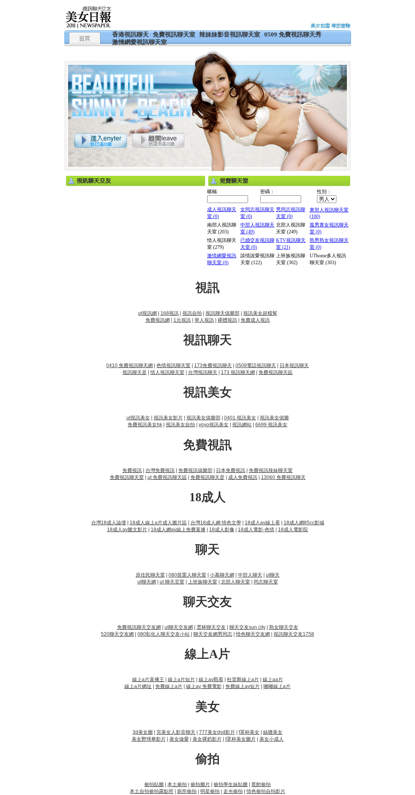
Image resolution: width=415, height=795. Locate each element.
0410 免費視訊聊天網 (129, 365)
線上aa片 (273, 679)
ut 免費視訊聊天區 (167, 477)
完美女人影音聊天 (175, 732)
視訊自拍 (192, 313)
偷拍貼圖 (154, 784)
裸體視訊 (227, 320)
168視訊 (169, 313)
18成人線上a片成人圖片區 (158, 523)
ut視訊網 (147, 313)
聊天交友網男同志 (212, 634)
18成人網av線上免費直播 (178, 529)
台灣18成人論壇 (108, 523)
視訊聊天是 (134, 372)
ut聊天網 (146, 582)
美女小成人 (271, 739)
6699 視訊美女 (271, 424)
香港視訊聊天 (130, 34)
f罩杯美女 (249, 732)
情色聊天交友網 (253, 634)
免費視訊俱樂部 (195, 470)
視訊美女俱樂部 (203, 418)
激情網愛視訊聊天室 (139, 42)
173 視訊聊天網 (238, 372)
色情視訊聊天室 (173, 365)
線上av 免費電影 (204, 686)
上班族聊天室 (202, 582)
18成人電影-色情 (256, 529)
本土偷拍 (177, 784)
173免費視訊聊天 (213, 365)
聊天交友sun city (247, 627)
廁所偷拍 (187, 791)
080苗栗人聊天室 (187, 575)
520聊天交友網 (117, 634)
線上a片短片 (181, 679)
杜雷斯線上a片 (243, 679)
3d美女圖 (143, 732)
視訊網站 (242, 424)
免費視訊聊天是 (207, 477)
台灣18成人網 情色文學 (215, 523)
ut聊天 (273, 575)
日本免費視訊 (230, 470)
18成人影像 (221, 529)
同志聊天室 (266, 582)
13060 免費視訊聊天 (283, 477)
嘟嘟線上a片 (277, 686)
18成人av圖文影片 (127, 529)
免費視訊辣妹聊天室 (271, 470)
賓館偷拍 (261, 784)
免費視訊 (132, 470)
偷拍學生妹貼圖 (231, 784)
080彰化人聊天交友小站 (163, 634)
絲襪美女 (272, 732)
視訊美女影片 (168, 418)
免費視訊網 (157, 320)
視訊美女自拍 (180, 424)
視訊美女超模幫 (260, 313)
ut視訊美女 (138, 418)
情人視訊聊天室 (167, 372)
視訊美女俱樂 (274, 418)
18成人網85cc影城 (304, 523)
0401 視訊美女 (240, 418)
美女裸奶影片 (207, 739)
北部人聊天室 (235, 582)
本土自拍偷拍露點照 (151, 791)
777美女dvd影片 (217, 732)
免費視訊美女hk (145, 424)
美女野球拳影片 (149, 739)
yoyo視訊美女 (214, 424)
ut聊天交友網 (179, 627)
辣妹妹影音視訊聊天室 (229, 34)
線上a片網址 (138, 686)
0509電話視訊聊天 (255, 365)
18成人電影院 (293, 529)
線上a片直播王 (148, 679)
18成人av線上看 (262, 523)
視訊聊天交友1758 (294, 634)
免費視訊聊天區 (276, 372)
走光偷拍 (233, 791)
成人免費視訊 (242, 477)
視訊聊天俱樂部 (222, 313)
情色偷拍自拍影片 (265, 791)
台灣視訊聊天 (202, 372)
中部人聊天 (250, 575)
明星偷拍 (210, 791)
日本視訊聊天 (294, 365)
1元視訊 (182, 320)
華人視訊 (204, 320)
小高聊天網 (222, 575)
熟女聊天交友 (283, 627)
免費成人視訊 (255, 320)
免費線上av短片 (242, 686)
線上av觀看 (211, 679)
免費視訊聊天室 (174, 34)
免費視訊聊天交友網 (139, 627)
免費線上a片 (168, 686)
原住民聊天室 (150, 575)
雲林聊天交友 (211, 627)
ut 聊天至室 (172, 582)
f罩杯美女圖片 (240, 739)
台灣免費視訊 (160, 470)
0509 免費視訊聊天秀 (292, 34)
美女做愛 (179, 739)
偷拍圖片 (200, 784)
